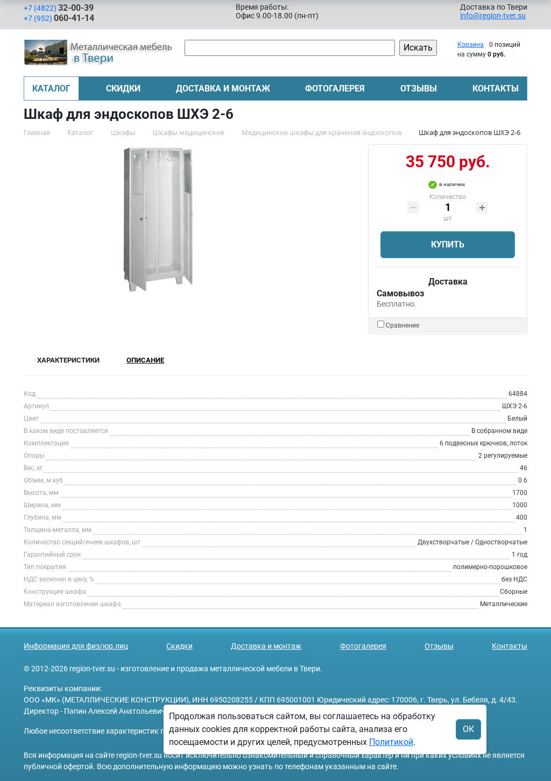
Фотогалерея (335, 88)
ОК (468, 729)
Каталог (51, 88)
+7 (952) (59, 18)
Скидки (123, 88)
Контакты (495, 88)
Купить (447, 244)
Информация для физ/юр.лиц (76, 646)
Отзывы (418, 88)
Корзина (470, 44)
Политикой (391, 742)
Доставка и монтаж (223, 88)
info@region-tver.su (493, 15)
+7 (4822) (59, 8)
